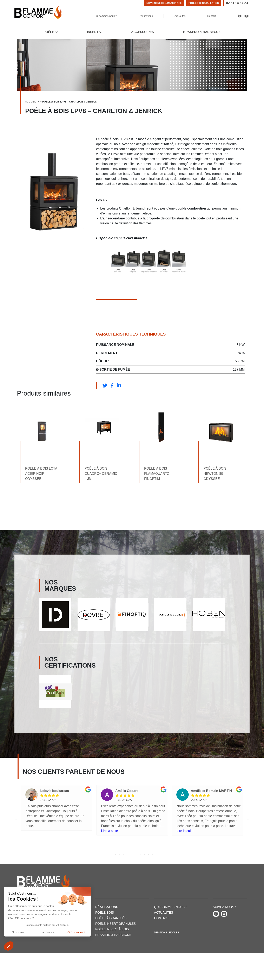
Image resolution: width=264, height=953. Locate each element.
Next (248, 819)
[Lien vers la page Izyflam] (208, 615)
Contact (211, 16)
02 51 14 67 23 (237, 3)
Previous (16, 819)
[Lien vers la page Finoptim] (93, 615)
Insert (92, 32)
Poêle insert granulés (115, 923)
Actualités (179, 16)
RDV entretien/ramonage (164, 3)
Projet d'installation (204, 3)
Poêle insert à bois (112, 929)
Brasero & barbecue (113, 935)
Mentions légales (166, 932)
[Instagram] (246, 16)
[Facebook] (240, 16)
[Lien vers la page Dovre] (55, 615)
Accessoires (142, 32)
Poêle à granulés (110, 918)
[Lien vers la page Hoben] (170, 615)
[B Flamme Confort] (37, 12)
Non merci (18, 932)
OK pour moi (76, 932)
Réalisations (146, 16)
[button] (9, 946)
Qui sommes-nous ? (105, 16)
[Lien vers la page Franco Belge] (132, 614)
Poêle (49, 32)
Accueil (30, 101)
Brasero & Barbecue (201, 32)
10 (153, 855)
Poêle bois (104, 912)
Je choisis (47, 932)
